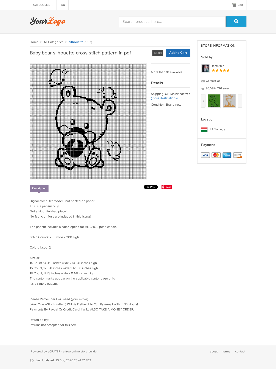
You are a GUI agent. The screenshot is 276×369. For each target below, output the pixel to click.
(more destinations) (164, 98)
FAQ (62, 5)
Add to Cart (178, 53)
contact (240, 351)
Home (34, 42)
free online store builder (81, 351)
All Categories (53, 42)
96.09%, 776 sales (217, 88)
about (214, 351)
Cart (240, 5)
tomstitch (218, 66)
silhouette (76, 42)
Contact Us (213, 81)
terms (226, 351)
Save (168, 186)
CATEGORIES (42, 5)
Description (39, 188)
